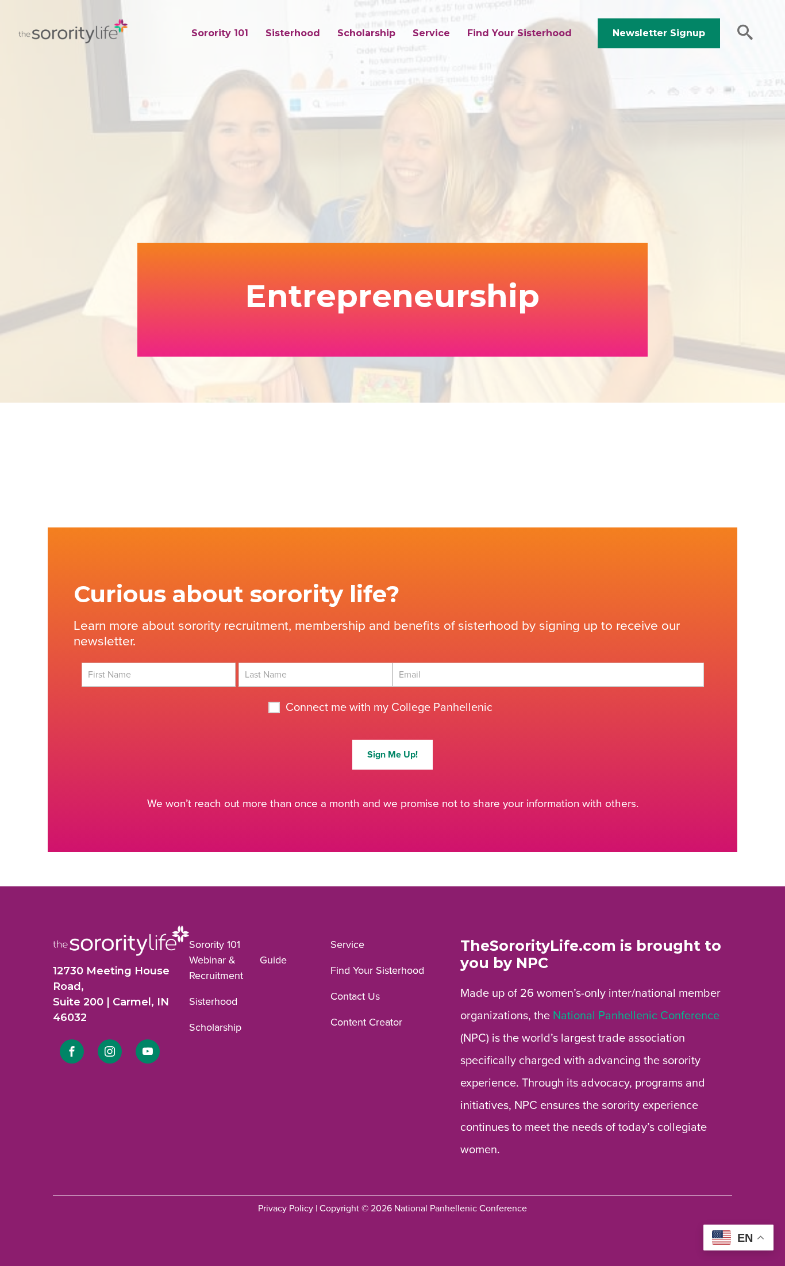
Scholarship (366, 33)
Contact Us (355, 996)
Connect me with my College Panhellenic (389, 707)
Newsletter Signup (659, 33)
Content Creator (366, 1022)
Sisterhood (292, 33)
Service (431, 33)
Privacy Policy (285, 1208)
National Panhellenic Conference (636, 1016)
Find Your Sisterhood (519, 33)
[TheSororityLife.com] (73, 41)
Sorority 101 (219, 33)
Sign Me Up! (392, 754)
